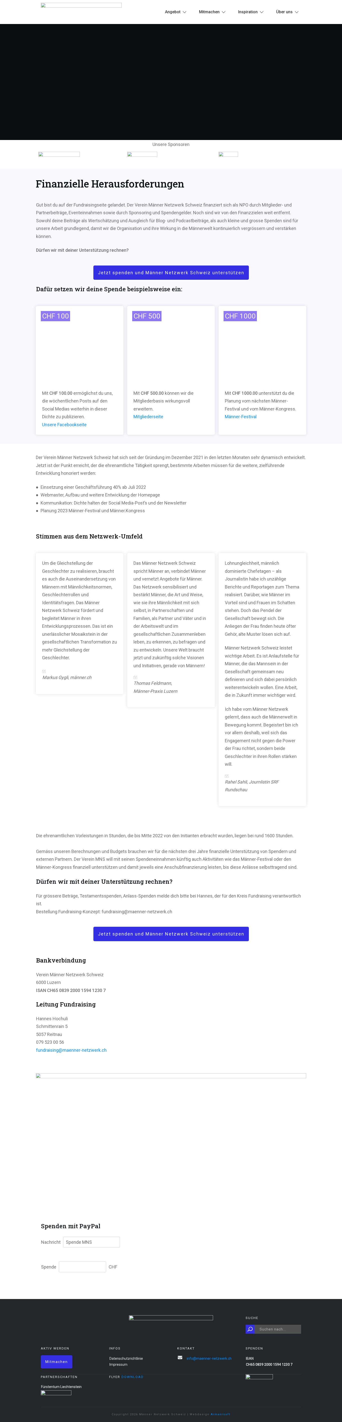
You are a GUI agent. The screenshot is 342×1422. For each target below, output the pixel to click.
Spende (48, 1267)
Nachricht (51, 1242)
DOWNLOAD (132, 1377)
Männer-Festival (241, 416)
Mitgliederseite (148, 416)
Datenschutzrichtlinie (126, 1358)
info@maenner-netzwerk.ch (209, 1358)
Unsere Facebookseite (64, 424)
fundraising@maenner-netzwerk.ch (71, 1050)
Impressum (118, 1364)
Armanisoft (220, 1414)
